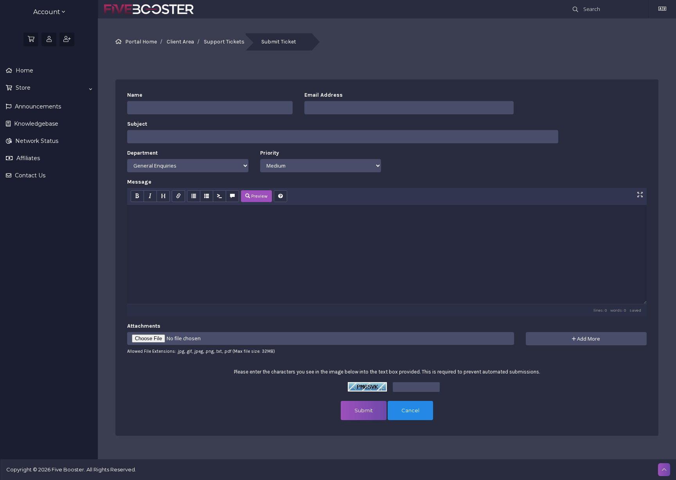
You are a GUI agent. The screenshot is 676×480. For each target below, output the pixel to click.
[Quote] (232, 196)
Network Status (36, 140)
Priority (269, 153)
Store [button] (22, 87)
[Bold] (137, 196)
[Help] (280, 196)
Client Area (180, 41)
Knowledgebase (35, 123)
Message (139, 182)
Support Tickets (224, 41)
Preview (259, 196)
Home (23, 70)
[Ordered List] (206, 196)
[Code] (219, 196)
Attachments (143, 326)
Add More (588, 338)
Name (134, 95)
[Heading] (163, 196)
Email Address (323, 95)
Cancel (410, 410)
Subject (137, 124)
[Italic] (150, 196)
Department (142, 153)
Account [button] (47, 12)
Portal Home (141, 41)
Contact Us (29, 175)
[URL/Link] (178, 196)
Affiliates (27, 158)
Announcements (37, 106)
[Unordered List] (193, 196)
